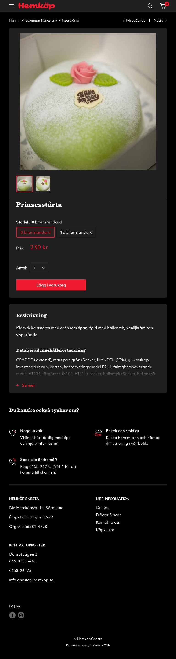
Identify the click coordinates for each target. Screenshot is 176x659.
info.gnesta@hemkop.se (31, 579)
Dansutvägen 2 (23, 554)
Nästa (158, 20)
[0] (163, 6)
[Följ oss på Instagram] (21, 615)
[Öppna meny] (11, 6)
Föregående (135, 20)
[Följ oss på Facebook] (12, 615)
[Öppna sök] (150, 5)
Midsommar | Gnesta (37, 20)
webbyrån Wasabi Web (95, 645)
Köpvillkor (105, 529)
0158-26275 (20, 570)
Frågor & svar (108, 514)
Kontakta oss (108, 522)
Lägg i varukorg (51, 284)
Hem (13, 20)
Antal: (21, 267)
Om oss (102, 507)
